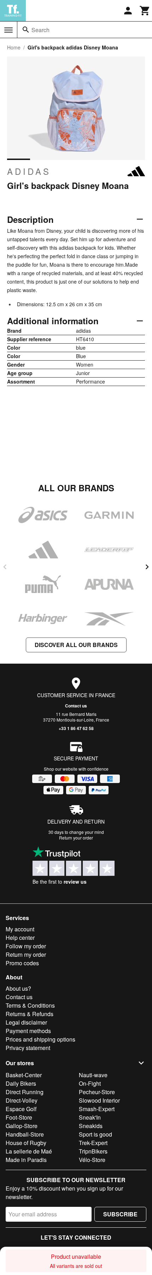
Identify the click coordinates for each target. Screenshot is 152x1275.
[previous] (5, 567)
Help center (20, 937)
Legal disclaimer (26, 1022)
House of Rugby (26, 1143)
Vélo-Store (92, 1160)
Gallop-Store (21, 1126)
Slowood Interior (99, 1100)
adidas (29, 171)
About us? (18, 988)
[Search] (26, 30)
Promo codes (22, 963)
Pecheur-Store (97, 1092)
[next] (147, 567)
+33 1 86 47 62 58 (76, 728)
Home (14, 47)
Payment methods (28, 1031)
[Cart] (145, 10)
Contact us (76, 705)
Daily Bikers (21, 1083)
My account (20, 929)
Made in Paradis (26, 1160)
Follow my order (26, 946)
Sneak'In (90, 1117)
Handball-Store (25, 1134)
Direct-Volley (21, 1100)
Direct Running (24, 1092)
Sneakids (91, 1126)
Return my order (26, 954)
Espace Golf (21, 1109)
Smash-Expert (97, 1109)
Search (40, 30)
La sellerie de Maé (29, 1151)
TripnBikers (93, 1151)
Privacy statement (28, 1048)
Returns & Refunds (29, 1014)
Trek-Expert (93, 1143)
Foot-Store (19, 1117)
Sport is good (95, 1134)
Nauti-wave (93, 1075)
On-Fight (90, 1083)
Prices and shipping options (40, 1039)
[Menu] (8, 30)
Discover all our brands (76, 645)
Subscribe (120, 1214)
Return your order (76, 838)
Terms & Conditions (30, 1005)
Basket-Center (24, 1075)
